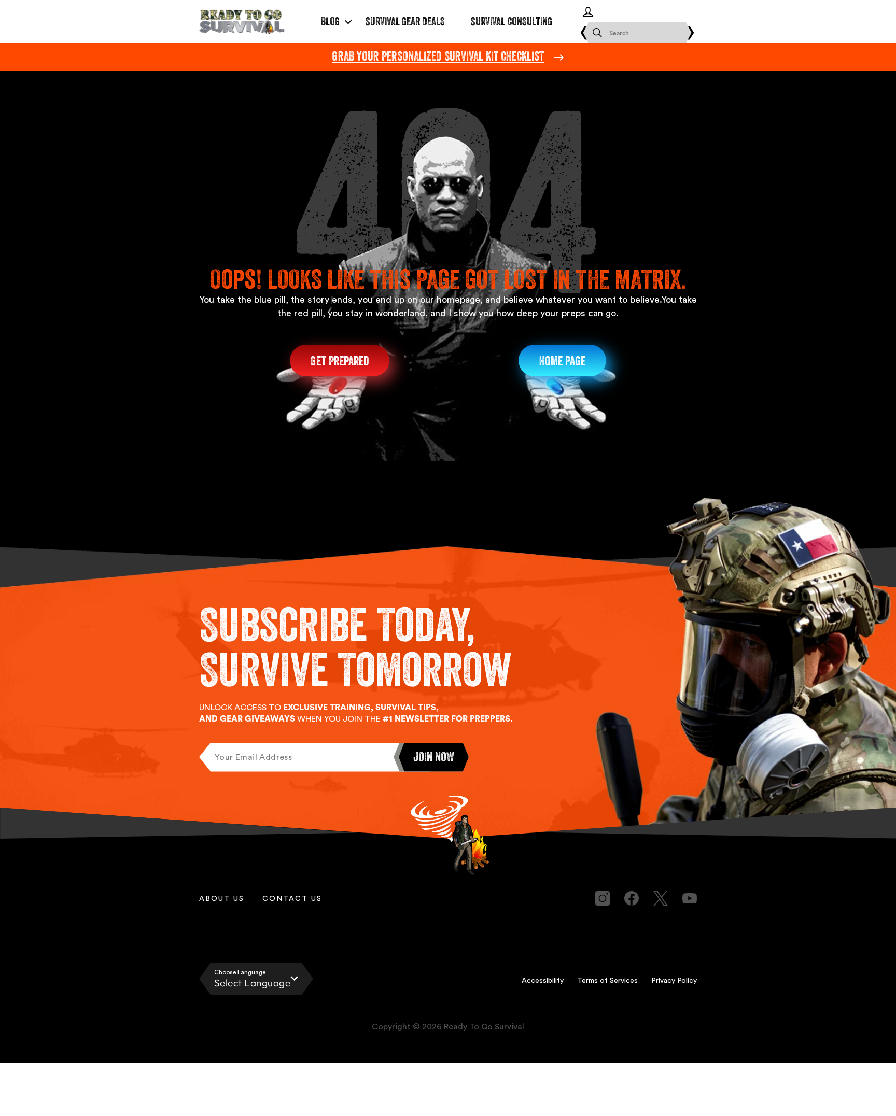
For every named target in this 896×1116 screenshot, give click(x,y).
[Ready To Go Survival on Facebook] (631, 898)
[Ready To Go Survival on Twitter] (660, 898)
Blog (330, 21)
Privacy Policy (674, 980)
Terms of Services (607, 980)
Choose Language (239, 971)
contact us (292, 898)
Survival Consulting (511, 21)
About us (221, 898)
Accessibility (543, 980)
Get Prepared (340, 361)
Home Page (562, 361)
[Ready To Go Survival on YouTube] (689, 898)
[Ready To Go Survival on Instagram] (602, 898)
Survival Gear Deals (405, 21)
